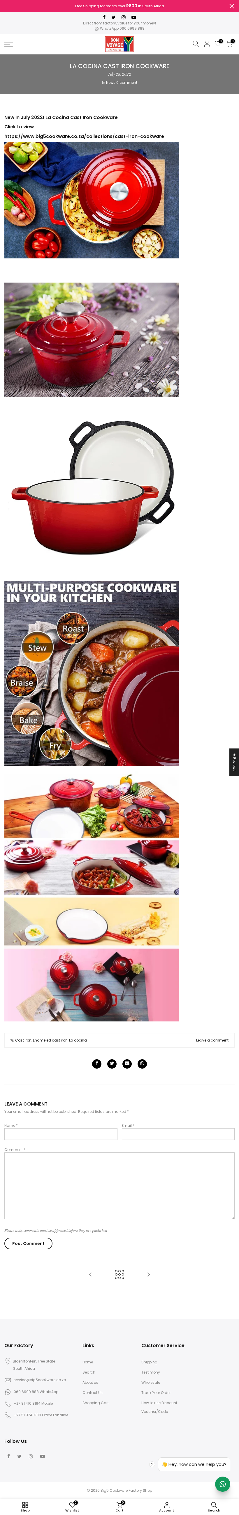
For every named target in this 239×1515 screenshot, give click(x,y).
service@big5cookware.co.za (40, 1379)
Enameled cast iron (50, 1040)
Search (88, 1372)
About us (90, 1382)
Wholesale (150, 1382)
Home (87, 1362)
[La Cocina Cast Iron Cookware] (91, 199)
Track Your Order (156, 1392)
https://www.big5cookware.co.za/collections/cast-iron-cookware (84, 136)
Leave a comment (212, 1040)
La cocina (78, 1040)
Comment (14, 1149)
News (110, 82)
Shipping (149, 1362)
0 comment (126, 82)
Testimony (150, 1372)
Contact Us (92, 1392)
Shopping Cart (95, 1402)
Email (128, 1125)
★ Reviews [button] (234, 762)
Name (11, 1125)
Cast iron (23, 1040)
